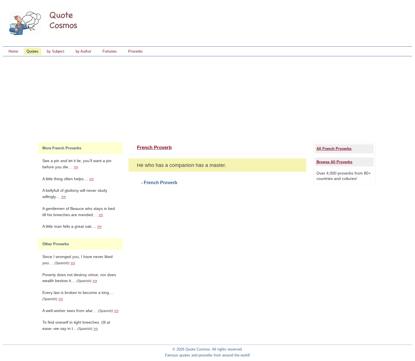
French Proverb (154, 147)
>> (76, 167)
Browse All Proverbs (334, 162)
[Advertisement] (207, 98)
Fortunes (109, 51)
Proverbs (135, 51)
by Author (83, 51)
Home (13, 51)
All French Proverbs (333, 149)
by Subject (55, 51)
